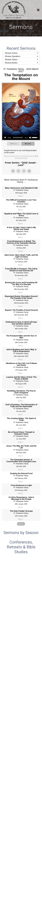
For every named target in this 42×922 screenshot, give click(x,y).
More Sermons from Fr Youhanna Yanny (19, 156)
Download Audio (21, 158)
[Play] (5, 137)
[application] (21, 137)
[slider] (18, 137)
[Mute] (30, 137)
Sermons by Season (21, 532)
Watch (14, 144)
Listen (29, 144)
